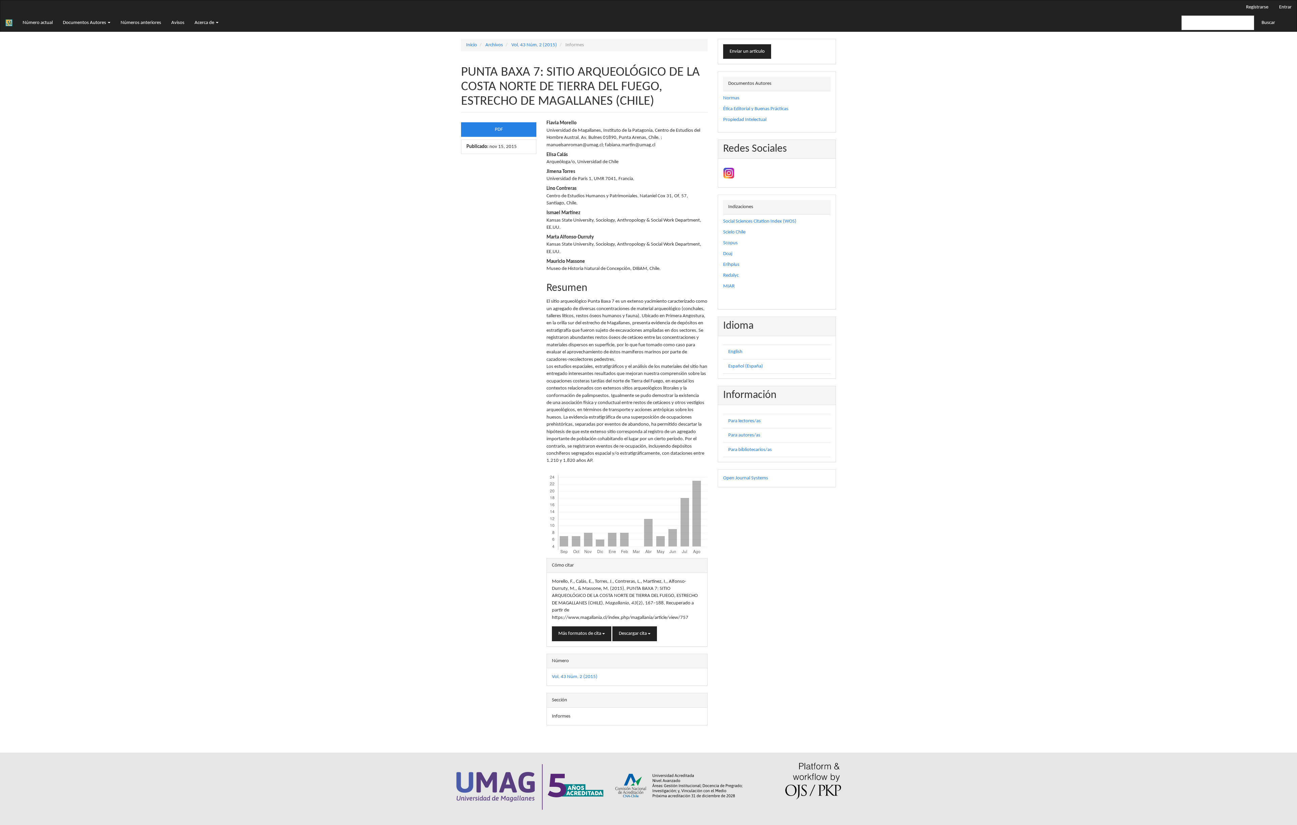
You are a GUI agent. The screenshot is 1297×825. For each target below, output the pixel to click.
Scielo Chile (734, 232)
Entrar (1285, 7)
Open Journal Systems (745, 478)
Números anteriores (141, 22)
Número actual (38, 22)
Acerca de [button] (205, 22)
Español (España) (745, 366)
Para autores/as (744, 435)
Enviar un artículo (747, 51)
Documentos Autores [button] (85, 22)
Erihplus (731, 264)
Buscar (1268, 22)
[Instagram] (728, 173)
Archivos (494, 45)
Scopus (730, 243)
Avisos (177, 22)
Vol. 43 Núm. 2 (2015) (534, 45)
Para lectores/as (744, 421)
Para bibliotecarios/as (750, 449)
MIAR (729, 286)
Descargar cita (633, 633)
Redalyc (731, 275)
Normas (731, 98)
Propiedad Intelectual (744, 119)
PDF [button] (499, 129)
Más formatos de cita (580, 633)
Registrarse (1257, 7)
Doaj (728, 253)
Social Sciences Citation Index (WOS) (759, 221)
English (735, 351)
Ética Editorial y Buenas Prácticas (755, 108)
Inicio (471, 45)
